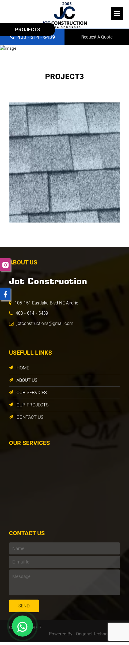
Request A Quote (96, 37)
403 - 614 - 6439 (32, 313)
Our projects (32, 405)
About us (27, 380)
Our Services (31, 392)
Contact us (30, 417)
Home (22, 368)
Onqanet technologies (98, 634)
